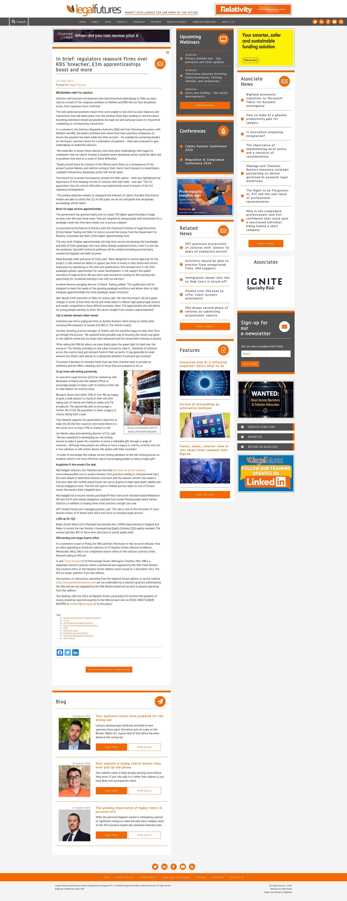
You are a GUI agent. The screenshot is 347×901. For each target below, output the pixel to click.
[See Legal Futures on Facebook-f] (328, 21)
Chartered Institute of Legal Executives (82, 618)
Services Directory (204, 21)
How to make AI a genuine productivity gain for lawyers (266, 118)
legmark (288, 892)
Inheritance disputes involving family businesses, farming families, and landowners (206, 77)
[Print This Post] (167, 52)
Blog (108, 21)
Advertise (218, 877)
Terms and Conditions (176, 877)
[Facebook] (59, 652)
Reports (156, 21)
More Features (205, 494)
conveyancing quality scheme (78, 623)
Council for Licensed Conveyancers (80, 625)
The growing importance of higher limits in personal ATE (129, 809)
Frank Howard (73, 561)
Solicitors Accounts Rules (75, 633)
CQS (65, 628)
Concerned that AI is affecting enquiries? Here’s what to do (203, 364)
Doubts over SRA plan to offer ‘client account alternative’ (204, 294)
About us (228, 21)
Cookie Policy (148, 877)
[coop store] (142, 397)
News (95, 21)
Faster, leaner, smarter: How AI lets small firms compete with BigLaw (204, 450)
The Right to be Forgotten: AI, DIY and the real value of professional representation (267, 195)
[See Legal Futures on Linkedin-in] (321, 21)
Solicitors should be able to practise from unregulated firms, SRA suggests (207, 264)
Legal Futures (77, 84)
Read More (111, 747)
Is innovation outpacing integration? (264, 134)
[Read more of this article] (205, 383)
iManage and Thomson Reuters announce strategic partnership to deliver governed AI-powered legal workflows (267, 173)
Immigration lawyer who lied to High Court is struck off (207, 279)
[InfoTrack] (276, 284)
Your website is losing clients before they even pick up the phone (128, 765)
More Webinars (205, 105)
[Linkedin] (75, 652)
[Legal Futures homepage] (95, 10)
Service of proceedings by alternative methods (199, 406)
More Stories (205, 326)
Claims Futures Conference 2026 (206, 148)
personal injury (70, 630)
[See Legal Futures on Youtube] (334, 21)
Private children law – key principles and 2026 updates (204, 60)
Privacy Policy (124, 877)
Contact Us (237, 877)
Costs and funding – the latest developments (206, 94)
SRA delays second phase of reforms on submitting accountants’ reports (206, 311)
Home (82, 21)
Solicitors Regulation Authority (78, 635)
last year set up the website (129, 470)
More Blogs (144, 747)
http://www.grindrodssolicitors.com (76, 582)
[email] (266, 353)
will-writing (68, 638)
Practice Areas (176, 21)
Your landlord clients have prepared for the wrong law (130, 718)
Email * (247, 353)
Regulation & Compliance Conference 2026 (204, 161)
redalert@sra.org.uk (81, 603)
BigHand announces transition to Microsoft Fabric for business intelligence (264, 100)
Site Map (201, 877)
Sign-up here (250, 364)
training (138, 21)
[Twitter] (67, 652)
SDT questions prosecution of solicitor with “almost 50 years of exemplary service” (207, 247)
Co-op (66, 620)
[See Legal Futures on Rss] (341, 21)
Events (121, 21)
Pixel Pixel (287, 888)
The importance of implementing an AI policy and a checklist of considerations (266, 150)
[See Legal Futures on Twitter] (315, 21)
